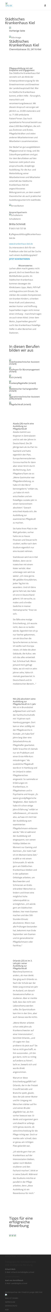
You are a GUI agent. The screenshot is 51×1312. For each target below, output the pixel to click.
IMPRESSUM (10, 1302)
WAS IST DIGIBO (11, 1298)
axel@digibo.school (19, 1283)
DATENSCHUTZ (11, 1306)
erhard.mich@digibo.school (22, 1272)
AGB (7, 1309)
